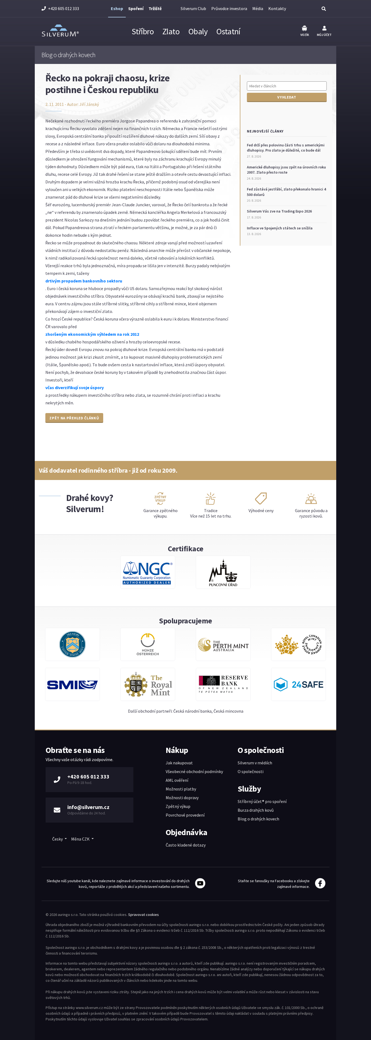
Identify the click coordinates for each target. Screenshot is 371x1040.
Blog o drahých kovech (258, 818)
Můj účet (324, 35)
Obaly (197, 31)
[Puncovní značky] (223, 575)
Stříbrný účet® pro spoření (262, 801)
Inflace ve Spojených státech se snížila (280, 228)
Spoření (135, 8)
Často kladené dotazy (186, 845)
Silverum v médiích (255, 762)
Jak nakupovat (179, 762)
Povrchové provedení (185, 815)
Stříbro (143, 31)
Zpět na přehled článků (74, 418)
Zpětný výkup (178, 806)
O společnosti (250, 771)
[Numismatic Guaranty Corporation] (147, 575)
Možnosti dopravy (182, 797)
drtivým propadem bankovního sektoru (83, 281)
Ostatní (228, 31)
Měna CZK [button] (80, 839)
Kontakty (277, 8)
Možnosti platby (181, 789)
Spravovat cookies (143, 914)
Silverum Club (193, 8)
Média (257, 8)
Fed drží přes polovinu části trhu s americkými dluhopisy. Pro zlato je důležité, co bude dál (286, 148)
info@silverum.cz (88, 807)
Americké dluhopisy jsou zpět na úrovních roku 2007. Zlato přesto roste (286, 170)
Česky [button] (58, 839)
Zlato (171, 31)
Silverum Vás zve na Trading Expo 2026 (279, 211)
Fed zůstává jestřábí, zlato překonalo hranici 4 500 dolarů (286, 192)
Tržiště (155, 8)
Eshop (117, 8)
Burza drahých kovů (256, 810)
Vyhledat (286, 97)
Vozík (304, 35)
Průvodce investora (229, 8)
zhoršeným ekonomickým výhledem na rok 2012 (92, 334)
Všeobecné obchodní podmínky (194, 771)
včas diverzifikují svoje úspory (74, 387)
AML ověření (177, 780)
